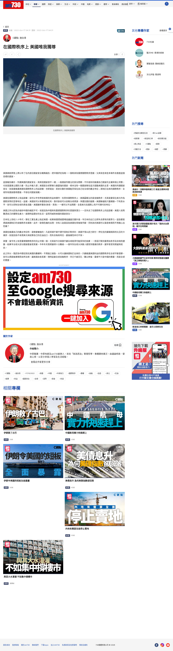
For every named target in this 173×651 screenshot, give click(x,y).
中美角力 (60, 373)
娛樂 (134, 229)
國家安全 (26, 379)
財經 (134, 195)
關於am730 (25, 645)
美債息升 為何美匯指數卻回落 (79, 480)
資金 (53, 379)
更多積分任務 (100, 635)
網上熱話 (137, 144)
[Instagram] (162, 645)
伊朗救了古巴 (10, 433)
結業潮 (136, 138)
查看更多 (163, 30)
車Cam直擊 (157, 133)
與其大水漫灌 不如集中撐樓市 (18, 576)
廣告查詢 (6, 645)
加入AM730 (55, 645)
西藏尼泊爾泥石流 (141, 133)
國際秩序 (72, 373)
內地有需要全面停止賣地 (77, 528)
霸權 (82, 373)
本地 (134, 330)
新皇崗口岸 (149, 138)
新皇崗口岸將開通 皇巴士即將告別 (147, 327)
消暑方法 (137, 149)
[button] (132, 4)
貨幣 (45, 379)
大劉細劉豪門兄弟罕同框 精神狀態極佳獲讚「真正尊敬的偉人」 (150, 259)
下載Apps (44, 645)
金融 (91, 373)
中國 (50, 373)
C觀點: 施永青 (36, 344)
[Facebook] (156, 645)
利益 (16, 379)
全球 (36, 379)
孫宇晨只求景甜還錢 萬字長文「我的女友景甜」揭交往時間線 (150, 224)
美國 (41, 373)
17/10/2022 (30, 373)
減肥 (156, 149)
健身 (148, 149)
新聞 (5, 30)
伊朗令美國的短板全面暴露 (17, 480)
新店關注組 (162, 138)
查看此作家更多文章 (40, 362)
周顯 (165, 149)
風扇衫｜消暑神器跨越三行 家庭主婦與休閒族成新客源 (150, 190)
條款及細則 (83, 645)
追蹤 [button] (116, 345)
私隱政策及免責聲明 (69, 645)
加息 (99, 373)
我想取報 (15, 645)
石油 (116, 373)
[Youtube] (168, 645)
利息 (62, 379)
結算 (7, 379)
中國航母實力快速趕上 (76, 433)
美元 (108, 373)
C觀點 (8, 373)
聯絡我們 (35, 645)
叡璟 (157, 144)
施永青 (18, 373)
